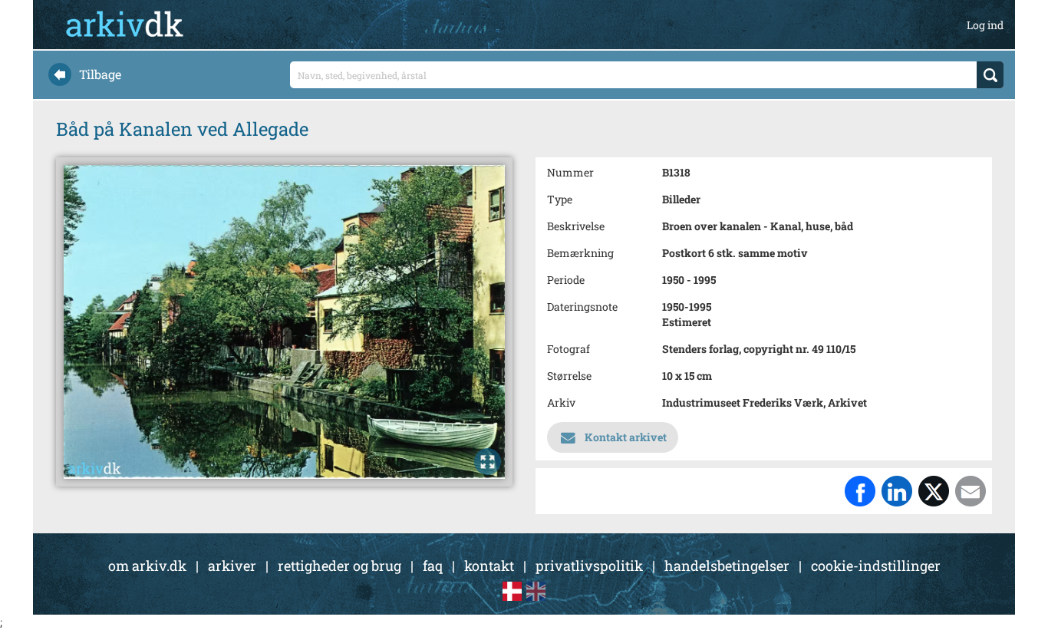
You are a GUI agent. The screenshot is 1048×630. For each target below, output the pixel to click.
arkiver (232, 565)
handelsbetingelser (726, 565)
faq (433, 565)
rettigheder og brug (339, 565)
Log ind (985, 25)
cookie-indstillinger (876, 565)
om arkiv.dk (147, 565)
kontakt (489, 565)
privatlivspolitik (589, 565)
